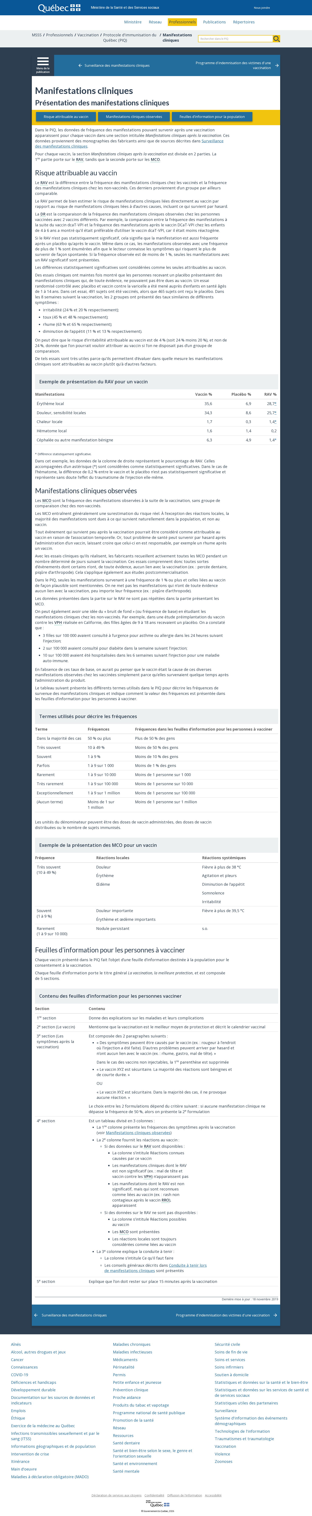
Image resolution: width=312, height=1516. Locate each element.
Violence (222, 1453)
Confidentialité (154, 1495)
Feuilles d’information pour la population (212, 116)
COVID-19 (19, 1374)
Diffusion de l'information (184, 1495)
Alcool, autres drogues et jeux (38, 1351)
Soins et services (230, 1359)
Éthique (18, 1418)
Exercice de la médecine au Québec (43, 1425)
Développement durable (33, 1389)
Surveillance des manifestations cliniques (117, 65)
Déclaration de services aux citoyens (116, 1495)
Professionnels (182, 21)
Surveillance (226, 1410)
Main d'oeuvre (24, 1469)
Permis (119, 1374)
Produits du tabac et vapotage (141, 1405)
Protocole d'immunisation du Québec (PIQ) (129, 37)
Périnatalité (123, 1367)
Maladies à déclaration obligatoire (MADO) (50, 1476)
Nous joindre (262, 7)
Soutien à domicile (232, 1374)
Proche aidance (127, 1397)
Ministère (133, 21)
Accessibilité (213, 1495)
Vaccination (88, 34)
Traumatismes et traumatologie (244, 1438)
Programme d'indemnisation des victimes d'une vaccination (233, 65)
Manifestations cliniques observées (134, 116)
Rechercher (276, 38)
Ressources (123, 1435)
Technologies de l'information (242, 1431)
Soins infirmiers (229, 1367)
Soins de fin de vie (231, 1351)
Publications (214, 21)
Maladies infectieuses (132, 1351)
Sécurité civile (227, 1344)
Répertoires (244, 21)
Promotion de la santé (133, 1420)
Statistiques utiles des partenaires (246, 1402)
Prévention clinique (130, 1389)
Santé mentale (126, 1471)
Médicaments (125, 1359)
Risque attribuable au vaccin (66, 116)
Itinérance (20, 1461)
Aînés (16, 1344)
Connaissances (24, 1367)
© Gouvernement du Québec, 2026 (157, 1511)
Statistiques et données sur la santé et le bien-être (261, 1382)
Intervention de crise (30, 1453)
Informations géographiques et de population (53, 1446)
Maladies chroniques (131, 1344)
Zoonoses (223, 1461)
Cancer (17, 1359)
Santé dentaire (126, 1442)
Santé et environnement (135, 1463)
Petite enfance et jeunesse (137, 1382)
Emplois (18, 1410)
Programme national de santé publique (149, 1412)
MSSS (37, 34)
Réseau (155, 21)
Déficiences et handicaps (33, 1382)
